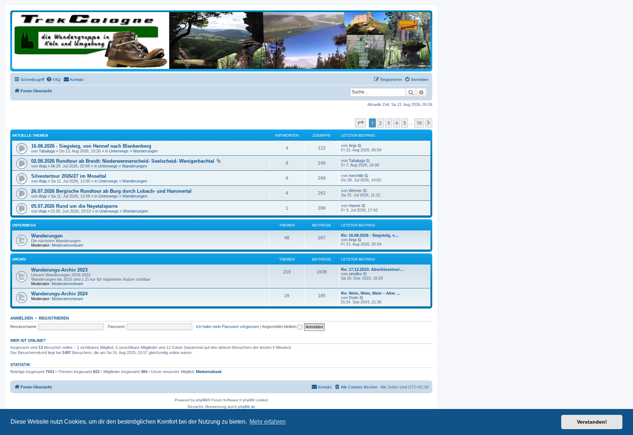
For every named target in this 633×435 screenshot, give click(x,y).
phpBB (202, 400)
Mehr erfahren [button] (267, 422)
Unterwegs (119, 151)
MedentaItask (209, 371)
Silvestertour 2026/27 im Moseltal (68, 176)
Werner (355, 190)
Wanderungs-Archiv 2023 (59, 270)
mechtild (356, 175)
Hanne (354, 205)
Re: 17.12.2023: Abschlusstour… (372, 269)
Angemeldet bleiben (279, 326)
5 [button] (404, 122)
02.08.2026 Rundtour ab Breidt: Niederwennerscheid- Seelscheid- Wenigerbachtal (122, 161)
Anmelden (21, 318)
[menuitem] (53, 79)
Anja (352, 145)
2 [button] (380, 122)
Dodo (353, 297)
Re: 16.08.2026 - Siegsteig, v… (370, 235)
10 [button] (419, 122)
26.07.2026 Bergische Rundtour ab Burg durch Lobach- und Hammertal (111, 191)
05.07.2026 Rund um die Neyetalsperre (74, 206)
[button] (360, 122)
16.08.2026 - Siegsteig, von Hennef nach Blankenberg (91, 146)
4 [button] (396, 122)
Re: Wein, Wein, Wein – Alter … (370, 293)
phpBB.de (246, 407)
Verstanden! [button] (592, 422)
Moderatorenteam (67, 245)
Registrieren (54, 318)
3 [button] (388, 122)
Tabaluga (47, 151)
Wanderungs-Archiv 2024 (59, 293)
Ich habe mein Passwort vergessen (227, 326)
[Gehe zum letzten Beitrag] (360, 145)
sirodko (355, 274)
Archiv (19, 259)
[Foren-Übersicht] (221, 40)
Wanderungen (145, 151)
